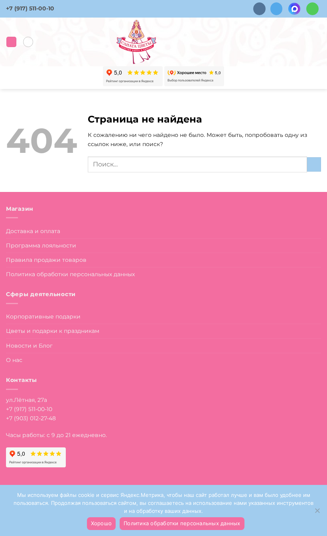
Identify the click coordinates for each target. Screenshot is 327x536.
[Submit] (314, 164)
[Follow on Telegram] (276, 8)
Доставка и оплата (33, 231)
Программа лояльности (41, 245)
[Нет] (317, 512)
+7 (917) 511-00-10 (30, 8)
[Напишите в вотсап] (312, 8)
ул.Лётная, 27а (26, 399)
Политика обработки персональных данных (70, 274)
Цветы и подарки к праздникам (52, 330)
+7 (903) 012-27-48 (31, 418)
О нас (14, 360)
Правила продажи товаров (46, 259)
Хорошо (101, 523)
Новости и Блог (29, 345)
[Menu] (11, 42)
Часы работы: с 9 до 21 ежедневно (56, 435)
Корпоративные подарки (43, 316)
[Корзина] (317, 42)
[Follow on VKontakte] (259, 8)
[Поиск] (28, 42)
